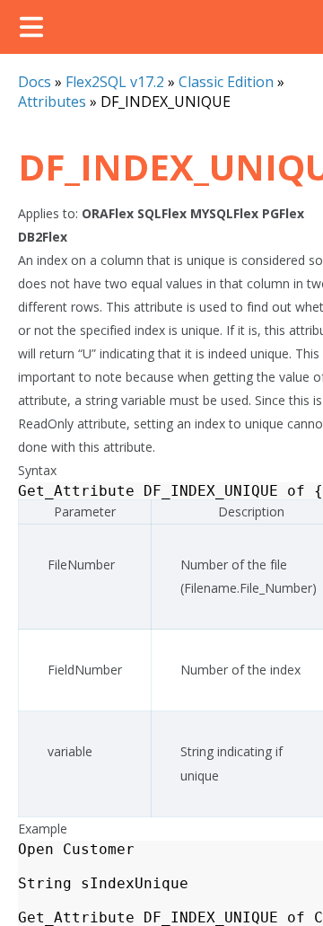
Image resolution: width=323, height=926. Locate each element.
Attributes (52, 101)
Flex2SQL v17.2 (114, 82)
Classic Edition (226, 82)
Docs (34, 82)
